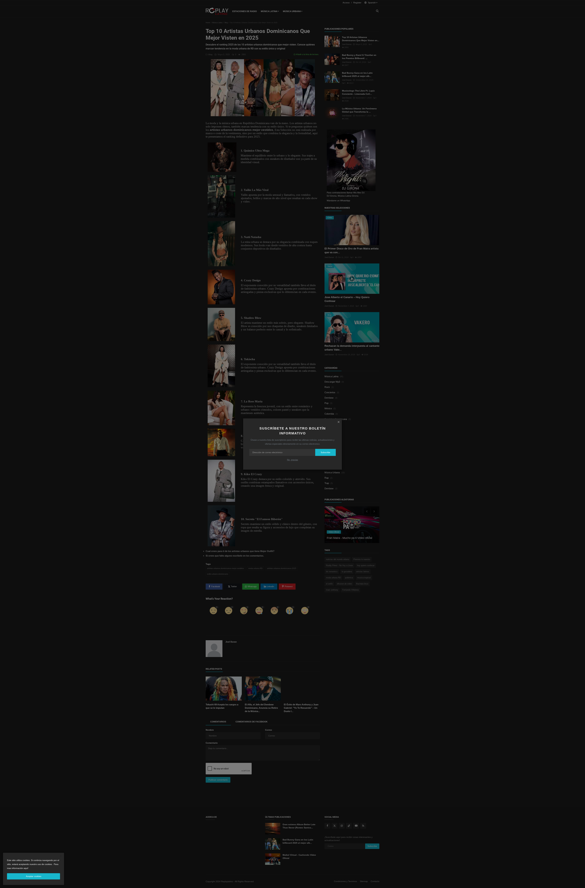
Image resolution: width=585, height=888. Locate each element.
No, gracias (292, 459)
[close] (338, 421)
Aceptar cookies (33, 876)
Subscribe (325, 452)
